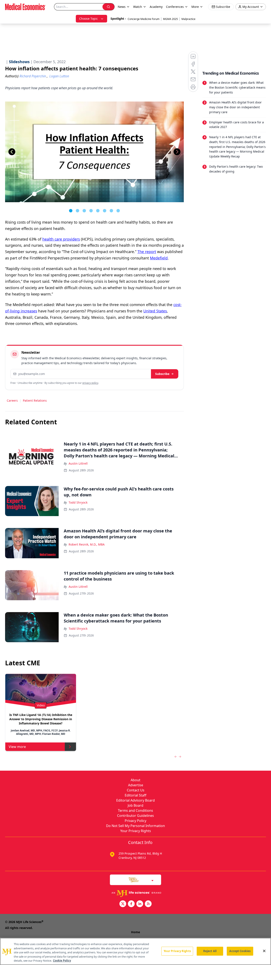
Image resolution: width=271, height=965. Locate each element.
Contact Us (135, 790)
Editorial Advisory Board (135, 800)
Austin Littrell (78, 463)
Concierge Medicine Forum (143, 19)
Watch (137, 7)
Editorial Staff (135, 795)
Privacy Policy (135, 820)
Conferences (175, 7)
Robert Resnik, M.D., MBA (87, 544)
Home (135, 932)
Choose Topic (88, 19)
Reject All (210, 951)
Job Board (135, 805)
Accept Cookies (239, 951)
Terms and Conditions (135, 810)
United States (155, 310)
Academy (156, 7)
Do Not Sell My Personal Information (135, 825)
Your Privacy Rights (135, 831)
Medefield (159, 257)
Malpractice (188, 19)
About (135, 780)
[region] (135, 951)
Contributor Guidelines (135, 815)
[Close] (264, 951)
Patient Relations (35, 400)
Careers (12, 400)
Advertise (135, 785)
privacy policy (90, 383)
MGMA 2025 (170, 19)
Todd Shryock (78, 502)
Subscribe (162, 374)
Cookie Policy (62, 960)
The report (146, 251)
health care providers (61, 239)
